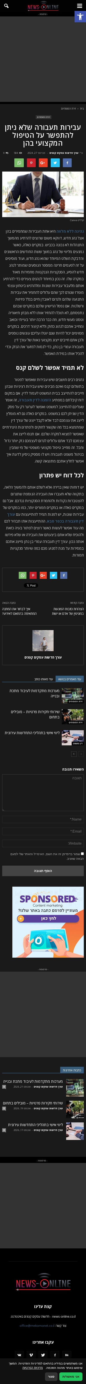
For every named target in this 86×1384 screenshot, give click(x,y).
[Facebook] (54, 1355)
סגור (51, 1376)
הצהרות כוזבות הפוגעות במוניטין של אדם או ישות (68, 611)
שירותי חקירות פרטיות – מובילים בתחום (33, 1103)
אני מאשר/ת (70, 1376)
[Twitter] (43, 1355)
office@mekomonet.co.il (37, 1326)
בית (82, 108)
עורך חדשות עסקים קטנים (64, 152)
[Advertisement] (43, 59)
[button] (80, 16)
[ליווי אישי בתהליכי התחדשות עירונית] (73, 737)
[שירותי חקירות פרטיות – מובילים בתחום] (73, 716)
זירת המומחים (43, 117)
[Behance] (66, 1355)
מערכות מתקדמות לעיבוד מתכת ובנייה (33, 1081)
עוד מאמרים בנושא (69, 679)
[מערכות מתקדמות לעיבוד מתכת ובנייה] (73, 695)
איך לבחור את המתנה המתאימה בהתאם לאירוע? (19, 611)
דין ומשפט (77, 743)
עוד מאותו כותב (43, 679)
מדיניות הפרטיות (32, 1368)
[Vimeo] (31, 1355)
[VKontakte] (19, 1355)
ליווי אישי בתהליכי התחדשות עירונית (32, 732)
